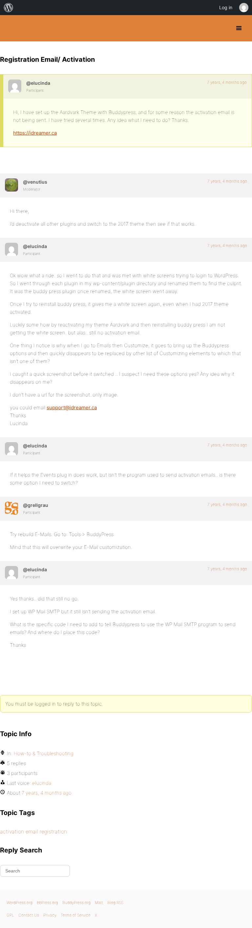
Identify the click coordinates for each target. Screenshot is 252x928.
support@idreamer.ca (72, 407)
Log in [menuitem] (225, 7)
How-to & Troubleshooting (44, 753)
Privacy (49, 915)
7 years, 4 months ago (227, 82)
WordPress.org (19, 902)
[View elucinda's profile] (14, 86)
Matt (99, 902)
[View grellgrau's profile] (11, 508)
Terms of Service (76, 915)
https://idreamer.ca (35, 133)
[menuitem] (8, 7)
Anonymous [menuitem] (243, 7)
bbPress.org (47, 902)
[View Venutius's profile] (11, 185)
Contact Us (28, 915)
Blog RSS (115, 902)
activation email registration (33, 831)
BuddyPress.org (10, 28)
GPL (10, 915)
